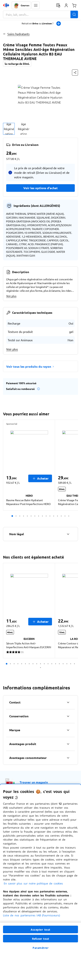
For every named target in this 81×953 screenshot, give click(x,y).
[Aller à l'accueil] (6, 5)
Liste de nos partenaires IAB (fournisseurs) (31, 915)
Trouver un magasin (34, 782)
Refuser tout (40, 938)
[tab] (9, 129)
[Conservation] (68, 716)
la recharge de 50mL (17, 63)
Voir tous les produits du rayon (28, 366)
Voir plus (11, 296)
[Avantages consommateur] (68, 758)
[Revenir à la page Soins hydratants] (4, 33)
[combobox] (40, 14)
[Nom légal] (68, 534)
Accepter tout (40, 929)
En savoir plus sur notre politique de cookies (33, 883)
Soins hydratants (18, 34)
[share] (75, 73)
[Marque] (68, 730)
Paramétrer (40, 948)
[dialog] (40, 868)
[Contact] (68, 702)
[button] (36, 5)
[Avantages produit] (68, 744)
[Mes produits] (58, 5)
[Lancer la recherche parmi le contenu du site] (74, 14)
